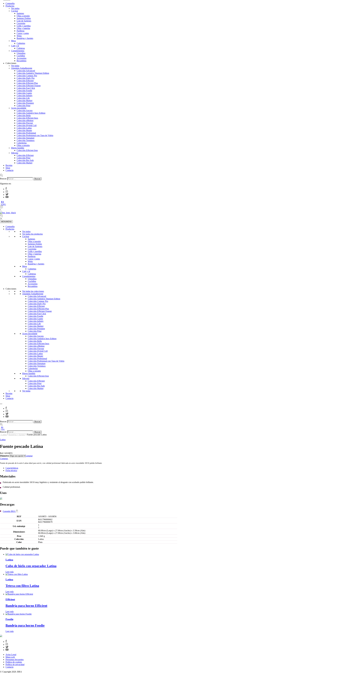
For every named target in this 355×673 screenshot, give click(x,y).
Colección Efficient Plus (27, 83)
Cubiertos (21, 43)
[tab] (180, 468)
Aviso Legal (11, 654)
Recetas (9, 165)
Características (12, 468)
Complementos (17, 51)
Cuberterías (22, 143)
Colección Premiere (25, 103)
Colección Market (24, 100)
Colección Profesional (26, 133)
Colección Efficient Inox (27, 118)
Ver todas (15, 65)
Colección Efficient (25, 80)
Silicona (14, 153)
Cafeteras (21, 48)
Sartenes (20, 13)
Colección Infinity (24, 95)
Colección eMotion (25, 120)
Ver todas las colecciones (33, 291)
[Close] (1, 403)
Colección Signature (25, 138)
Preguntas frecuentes (15, 659)
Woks (19, 36)
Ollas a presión (23, 16)
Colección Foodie (24, 90)
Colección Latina (24, 128)
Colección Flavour (25, 123)
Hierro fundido (17, 148)
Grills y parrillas (24, 26)
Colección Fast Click (26, 88)
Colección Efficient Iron (27, 150)
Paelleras (20, 31)
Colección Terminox (26, 140)
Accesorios (21, 58)
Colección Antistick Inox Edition (31, 113)
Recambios (21, 61)
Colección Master (24, 130)
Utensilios (21, 53)
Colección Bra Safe (25, 160)
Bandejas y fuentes (25, 38)
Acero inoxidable (18, 108)
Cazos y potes (23, 33)
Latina (4, 434)
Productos (10, 6)
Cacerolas (21, 23)
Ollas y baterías (23, 28)
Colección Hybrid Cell (26, 125)
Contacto (9, 170)
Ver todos (15, 8)
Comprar (4, 458)
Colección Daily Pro (26, 78)
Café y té (15, 46)
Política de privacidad (15, 664)
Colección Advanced (26, 70)
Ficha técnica (11, 470)
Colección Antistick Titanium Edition (33, 73)
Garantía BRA (9, 511)
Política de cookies (14, 662)
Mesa (13, 41)
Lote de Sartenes (24, 21)
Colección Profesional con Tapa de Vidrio (35, 135)
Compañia (10, 3)
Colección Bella (24, 115)
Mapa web (10, 657)
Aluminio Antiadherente (21, 68)
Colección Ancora (24, 110)
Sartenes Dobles (24, 18)
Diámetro (4, 456)
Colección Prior (23, 105)
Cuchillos (21, 56)
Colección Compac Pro (27, 75)
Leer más (10, 572)
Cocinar (14, 11)
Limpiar (29, 456)
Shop (8, 168)
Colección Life (23, 98)
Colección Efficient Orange (29, 85)
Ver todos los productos (32, 234)
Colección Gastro (24, 93)
